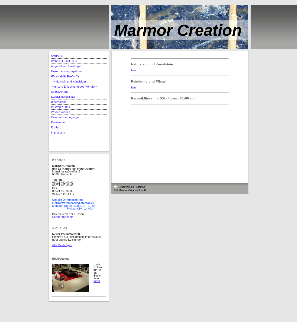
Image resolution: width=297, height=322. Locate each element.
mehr (97, 281)
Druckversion (126, 186)
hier (133, 70)
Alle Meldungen (62, 245)
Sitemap (140, 186)
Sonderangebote (63, 217)
